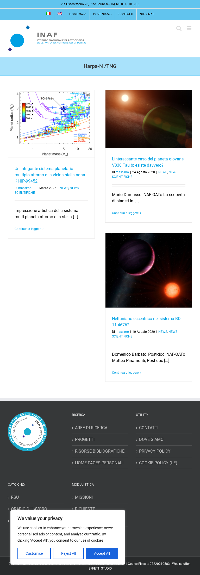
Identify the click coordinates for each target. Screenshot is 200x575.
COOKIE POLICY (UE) (158, 462)
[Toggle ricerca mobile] (179, 28)
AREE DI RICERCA (91, 427)
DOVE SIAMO (151, 439)
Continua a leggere (28, 229)
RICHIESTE (85, 509)
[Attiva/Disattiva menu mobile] (189, 28)
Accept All (102, 553)
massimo (25, 188)
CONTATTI (148, 427)
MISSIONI (84, 497)
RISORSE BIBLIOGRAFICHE (99, 451)
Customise (34, 553)
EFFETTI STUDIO (100, 568)
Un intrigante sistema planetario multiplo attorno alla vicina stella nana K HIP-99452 (50, 175)
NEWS (64, 188)
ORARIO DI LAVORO (29, 509)
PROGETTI (85, 439)
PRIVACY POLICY (155, 451)
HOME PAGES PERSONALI (99, 462)
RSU (15, 497)
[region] (67, 537)
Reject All (68, 553)
